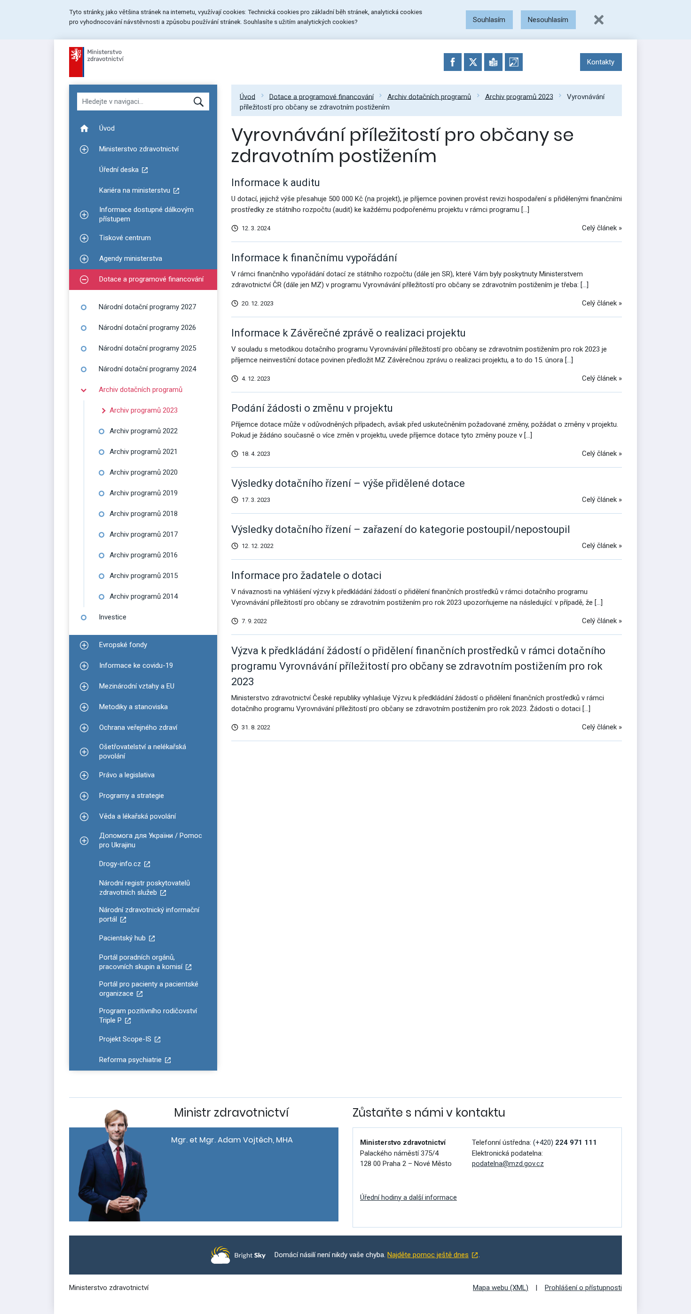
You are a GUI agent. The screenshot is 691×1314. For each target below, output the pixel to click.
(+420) (565, 1142)
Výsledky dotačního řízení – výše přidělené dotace (348, 483)
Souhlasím (489, 20)
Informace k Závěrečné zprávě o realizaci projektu (348, 333)
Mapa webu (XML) (500, 1287)
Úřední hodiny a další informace (408, 1197)
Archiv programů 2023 (519, 96)
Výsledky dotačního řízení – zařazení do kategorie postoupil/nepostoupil (400, 529)
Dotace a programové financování (321, 96)
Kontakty (600, 62)
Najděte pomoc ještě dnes (428, 1255)
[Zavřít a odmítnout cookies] (599, 20)
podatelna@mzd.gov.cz (508, 1163)
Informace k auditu (275, 182)
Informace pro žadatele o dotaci (306, 575)
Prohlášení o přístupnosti (583, 1287)
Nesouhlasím (548, 20)
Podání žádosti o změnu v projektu (312, 408)
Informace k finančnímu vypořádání (314, 258)
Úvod (247, 96)
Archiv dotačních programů (429, 96)
